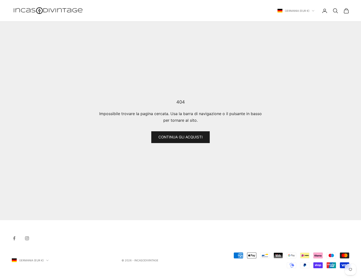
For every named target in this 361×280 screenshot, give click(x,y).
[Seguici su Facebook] (14, 238)
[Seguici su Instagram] (27, 238)
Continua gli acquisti (180, 137)
